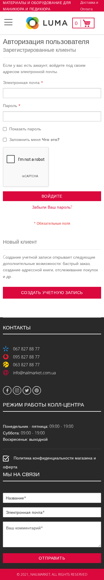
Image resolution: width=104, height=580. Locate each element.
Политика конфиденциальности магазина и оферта (49, 462)
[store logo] (52, 23)
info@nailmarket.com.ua (34, 372)
